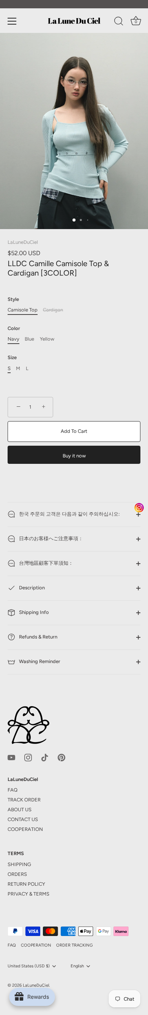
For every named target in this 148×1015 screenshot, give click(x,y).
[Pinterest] (61, 757)
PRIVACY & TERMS (28, 894)
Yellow (47, 339)
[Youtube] (11, 757)
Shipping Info (33, 612)
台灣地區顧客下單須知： (45, 563)
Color (14, 328)
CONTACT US (23, 819)
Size (12, 357)
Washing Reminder (39, 661)
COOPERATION (25, 829)
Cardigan (53, 310)
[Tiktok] (45, 757)
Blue (29, 339)
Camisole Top (23, 310)
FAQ (12, 790)
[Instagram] (28, 757)
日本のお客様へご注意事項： (50, 538)
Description (31, 587)
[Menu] (12, 21)
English (77, 966)
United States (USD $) (29, 966)
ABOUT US (19, 809)
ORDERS (17, 874)
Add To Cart (74, 431)
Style (13, 299)
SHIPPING (19, 864)
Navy (13, 339)
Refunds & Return (37, 637)
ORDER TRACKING (74, 945)
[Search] (118, 22)
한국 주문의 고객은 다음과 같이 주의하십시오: (69, 514)
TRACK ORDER (24, 800)
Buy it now (74, 456)
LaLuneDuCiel (23, 242)
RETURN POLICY (26, 884)
